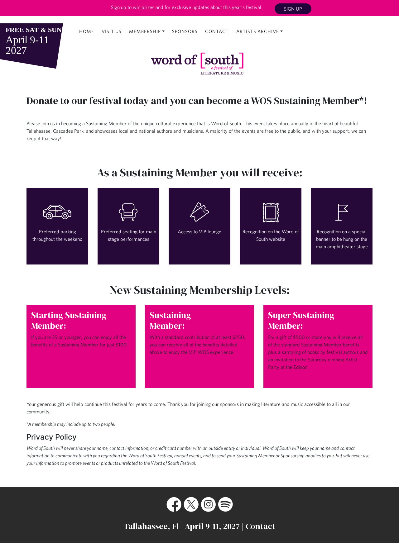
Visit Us (112, 31)
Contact (217, 31)
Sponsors (185, 31)
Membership (145, 31)
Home (86, 31)
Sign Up (293, 9)
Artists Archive (257, 31)
